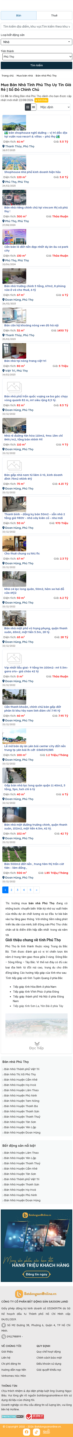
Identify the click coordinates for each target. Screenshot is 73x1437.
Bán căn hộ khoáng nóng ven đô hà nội (31, 325)
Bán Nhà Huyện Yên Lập (20, 1127)
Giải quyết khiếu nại (48, 1369)
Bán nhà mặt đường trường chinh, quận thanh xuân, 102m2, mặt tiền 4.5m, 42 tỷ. (35, 826)
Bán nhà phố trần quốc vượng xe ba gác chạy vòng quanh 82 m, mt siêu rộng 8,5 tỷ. (36, 398)
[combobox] (36, 42)
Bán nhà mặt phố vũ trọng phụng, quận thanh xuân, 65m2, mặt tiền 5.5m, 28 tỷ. (35, 630)
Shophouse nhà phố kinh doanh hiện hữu (32, 172)
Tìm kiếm (36, 65)
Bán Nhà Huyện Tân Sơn (20, 1122)
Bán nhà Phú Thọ (15, 1062)
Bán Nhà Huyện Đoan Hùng (22, 1132)
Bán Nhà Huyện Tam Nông (21, 1101)
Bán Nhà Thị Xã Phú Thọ (20, 1074)
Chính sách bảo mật (49, 1357)
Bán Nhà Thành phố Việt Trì (21, 1069)
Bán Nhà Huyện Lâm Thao (21, 1090)
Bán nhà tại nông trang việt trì (25, 361)
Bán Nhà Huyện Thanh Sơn (21, 1111)
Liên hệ (5, 1357)
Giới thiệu (42, 100)
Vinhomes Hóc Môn (13, 1376)
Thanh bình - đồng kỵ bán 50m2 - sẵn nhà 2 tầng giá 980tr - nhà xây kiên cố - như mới (34, 516)
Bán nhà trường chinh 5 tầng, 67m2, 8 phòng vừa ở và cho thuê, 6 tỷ (35, 288)
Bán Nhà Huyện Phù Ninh (20, 1095)
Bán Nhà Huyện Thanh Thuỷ (22, 1116)
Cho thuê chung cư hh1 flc (22, 553)
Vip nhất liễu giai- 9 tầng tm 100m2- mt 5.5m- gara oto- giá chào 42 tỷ (36, 669)
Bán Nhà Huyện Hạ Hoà (20, 1085)
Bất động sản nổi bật (19, 1145)
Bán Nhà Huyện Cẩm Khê (20, 1079)
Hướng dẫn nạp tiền (13, 1369)
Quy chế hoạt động (48, 1351)
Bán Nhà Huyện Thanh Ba (21, 1106)
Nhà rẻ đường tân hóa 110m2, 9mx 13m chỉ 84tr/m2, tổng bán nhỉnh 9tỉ (33, 437)
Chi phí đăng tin (11, 1363)
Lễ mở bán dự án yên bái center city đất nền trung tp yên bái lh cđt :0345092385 (35, 748)
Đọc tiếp (36, 1048)
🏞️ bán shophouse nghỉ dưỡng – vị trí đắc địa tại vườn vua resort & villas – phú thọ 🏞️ (35, 134)
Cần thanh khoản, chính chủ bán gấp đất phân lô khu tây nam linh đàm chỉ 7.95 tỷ (32, 708)
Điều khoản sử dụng (48, 1363)
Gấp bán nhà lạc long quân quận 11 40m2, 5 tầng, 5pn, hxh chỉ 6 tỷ (34, 787)
